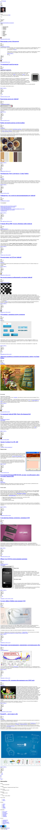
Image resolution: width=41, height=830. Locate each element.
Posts (6, 22)
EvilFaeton (2, 711)
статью (23, 74)
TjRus (1, 556)
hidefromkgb (2, 354)
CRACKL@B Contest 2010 (17, 456)
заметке (6, 301)
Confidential (5, 816)
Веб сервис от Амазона (21, 493)
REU (1, 439)
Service (15, 49)
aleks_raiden (2, 221)
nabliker (1, 312)
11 (0, 777)
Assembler (15, 397)
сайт (35, 427)
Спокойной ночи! (3, 210)
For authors (4, 812)
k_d (29, 400)
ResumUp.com (33, 723)
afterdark (1, 171)
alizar (1, 120)
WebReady (17, 724)
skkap (14, 74)
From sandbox (2, 364)
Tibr (1, 193)
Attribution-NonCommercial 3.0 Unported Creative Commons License (16, 633)
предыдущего (15, 666)
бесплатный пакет (12, 495)
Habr (6, 829)
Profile (1, 22)
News (8, 22)
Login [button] (1, 6)
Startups (4, 823)
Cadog (1, 678)
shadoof (1, 275)
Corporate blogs (5, 820)
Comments (11, 22)
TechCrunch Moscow (23, 724)
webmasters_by (3, 598)
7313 (1, 472)
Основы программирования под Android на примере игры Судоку (12, 208)
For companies (5, 813)
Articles (4, 22)
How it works (5, 811)
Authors (4, 806)
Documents (4, 814)
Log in (4, 799)
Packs (4, 35)
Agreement (4, 815)
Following (4, 29)
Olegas (1, 39)
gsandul (1, 642)
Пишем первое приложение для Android (7, 206)
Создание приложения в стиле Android (7, 209)
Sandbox (4, 807)
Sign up (4, 800)
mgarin (1, 62)
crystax (1, 411)
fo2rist (1, 96)
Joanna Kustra (24, 632)
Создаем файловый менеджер (5, 207)
